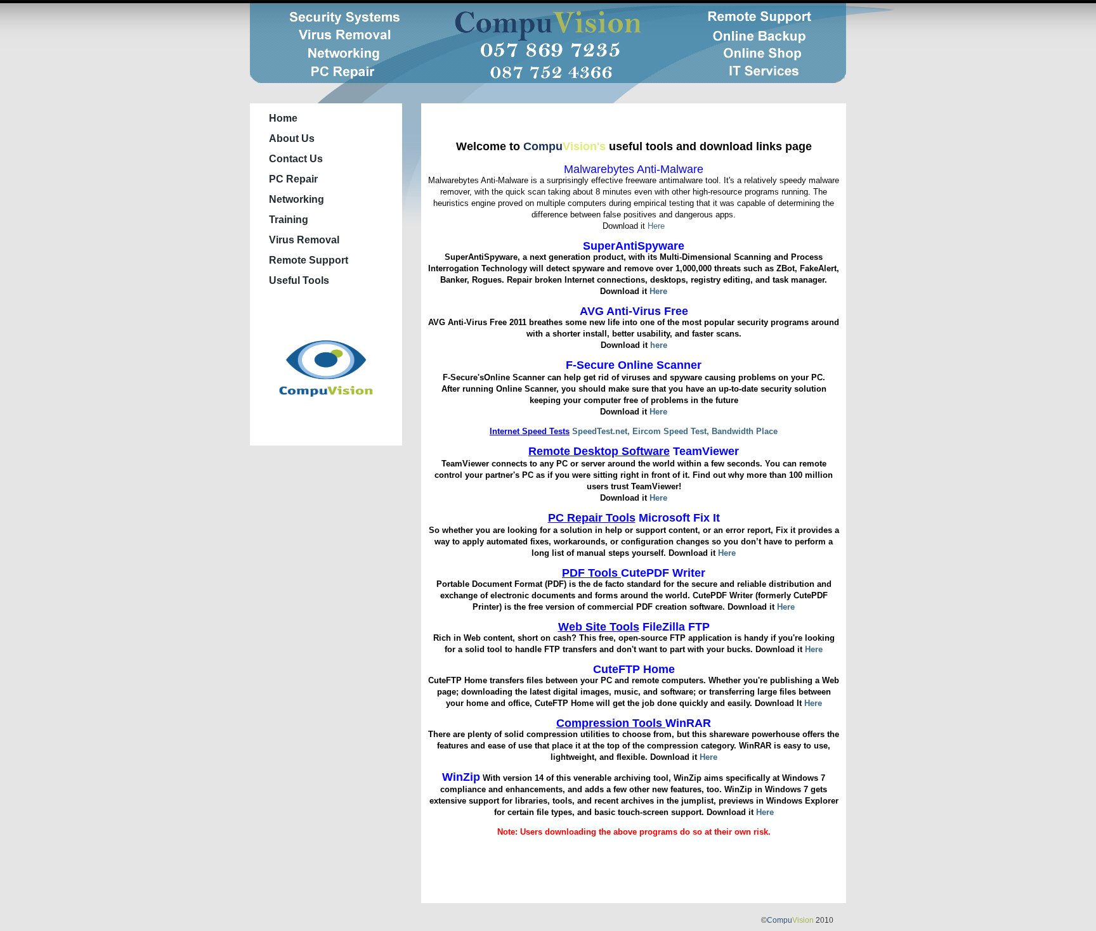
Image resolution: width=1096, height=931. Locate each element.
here (658, 345)
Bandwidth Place (745, 431)
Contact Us (296, 158)
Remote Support (308, 260)
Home (283, 118)
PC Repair (293, 179)
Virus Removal (304, 239)
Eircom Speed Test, (672, 431)
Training (288, 219)
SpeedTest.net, (602, 431)
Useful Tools (299, 280)
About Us (292, 138)
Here (656, 226)
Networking (296, 199)
